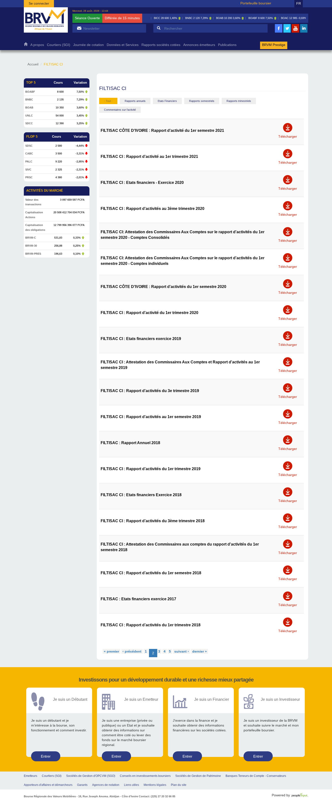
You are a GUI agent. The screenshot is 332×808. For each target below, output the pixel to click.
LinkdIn (303, 32)
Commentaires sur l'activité (120, 109)
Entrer (46, 756)
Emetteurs (30, 776)
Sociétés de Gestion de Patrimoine (198, 776)
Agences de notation (105, 785)
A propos (37, 45)
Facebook (278, 32)
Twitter (287, 32)
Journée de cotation (88, 45)
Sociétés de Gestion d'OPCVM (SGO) (90, 776)
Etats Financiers (167, 100)
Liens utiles (131, 785)
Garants (82, 785)
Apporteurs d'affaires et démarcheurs (48, 785)
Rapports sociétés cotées (160, 45)
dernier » (199, 651)
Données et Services (123, 45)
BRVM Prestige (273, 45)
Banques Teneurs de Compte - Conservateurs (256, 776)
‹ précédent (131, 651)
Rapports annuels (135, 100)
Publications (227, 45)
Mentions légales (155, 785)
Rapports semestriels (201, 100)
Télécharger (287, 421)
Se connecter (39, 3)
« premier (111, 651)
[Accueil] (46, 20)
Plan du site (178, 785)
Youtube (295, 32)
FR (298, 3)
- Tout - (108, 100)
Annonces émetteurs (199, 45)
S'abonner (79, 28)
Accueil (25, 45)
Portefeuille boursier (255, 3)
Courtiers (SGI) (58, 45)
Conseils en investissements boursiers (145, 776)
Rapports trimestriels (239, 100)
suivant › (181, 651)
